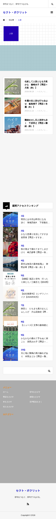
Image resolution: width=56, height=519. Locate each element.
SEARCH (52, 4)
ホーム (5, 392)
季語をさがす (8, 397)
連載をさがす (35, 397)
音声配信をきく (36, 402)
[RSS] (28, 503)
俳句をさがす (35, 392)
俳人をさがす (8, 407)
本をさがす (7, 402)
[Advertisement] (28, 168)
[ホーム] (4, 20)
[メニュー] (51, 12)
